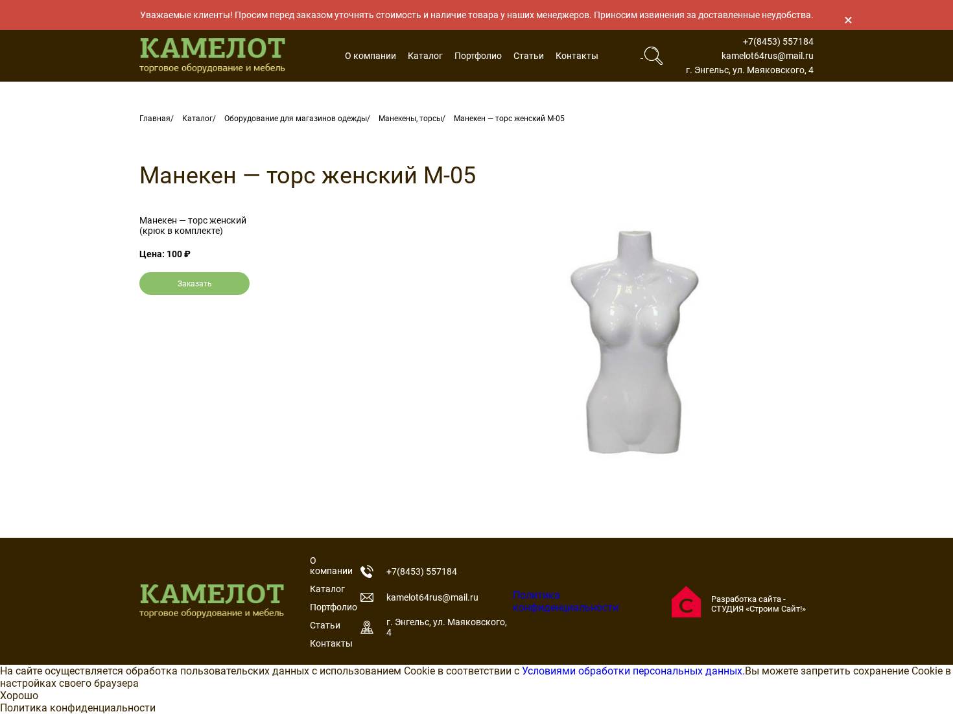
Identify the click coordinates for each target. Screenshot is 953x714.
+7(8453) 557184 (778, 41)
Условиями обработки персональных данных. (633, 671)
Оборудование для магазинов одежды (295, 118)
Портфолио (478, 55)
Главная (155, 118)
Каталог (425, 55)
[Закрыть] (847, 19)
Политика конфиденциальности (565, 601)
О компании (370, 55)
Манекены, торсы (410, 118)
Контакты (577, 55)
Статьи (528, 55)
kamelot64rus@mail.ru (768, 56)
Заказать (195, 283)
